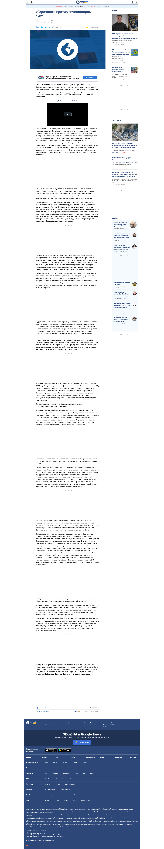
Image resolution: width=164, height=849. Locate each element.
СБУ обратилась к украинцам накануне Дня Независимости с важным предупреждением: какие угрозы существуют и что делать (125, 36)
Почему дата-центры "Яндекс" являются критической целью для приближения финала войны (120, 224)
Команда (66, 722)
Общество (118, 757)
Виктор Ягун (116, 240)
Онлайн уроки (66, 773)
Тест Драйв (48, 778)
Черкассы (84, 762)
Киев (46, 762)
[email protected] (46, 836)
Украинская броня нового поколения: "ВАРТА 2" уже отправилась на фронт (122, 305)
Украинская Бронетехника (120, 309)
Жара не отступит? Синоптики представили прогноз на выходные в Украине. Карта (121, 52)
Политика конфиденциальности (111, 722)
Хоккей (67, 768)
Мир (57, 757)
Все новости (134, 757)
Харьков (55, 762)
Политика (44, 757)
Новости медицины (50, 795)
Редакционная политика (43, 711)
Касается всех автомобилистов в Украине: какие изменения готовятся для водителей (120, 70)
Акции (71, 778)
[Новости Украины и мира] (77, 712)
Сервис (80, 778)
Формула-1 (84, 768)
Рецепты (47, 784)
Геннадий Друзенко (118, 287)
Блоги (102, 757)
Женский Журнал (86, 800)
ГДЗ (46, 773)
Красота (66, 800)
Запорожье (65, 762)
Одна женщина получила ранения (121, 164)
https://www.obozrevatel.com (83, 808)
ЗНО (84, 773)
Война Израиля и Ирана (82, 6)
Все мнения (117, 329)
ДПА (76, 773)
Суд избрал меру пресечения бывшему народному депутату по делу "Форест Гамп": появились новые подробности (124, 174)
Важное (115, 11)
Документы (67, 724)
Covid (73, 795)
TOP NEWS (116, 120)
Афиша (47, 800)
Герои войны (58, 6)
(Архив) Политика (55, 20)
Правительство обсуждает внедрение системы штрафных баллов (120, 76)
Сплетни (56, 800)
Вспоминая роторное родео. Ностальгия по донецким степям (121, 319)
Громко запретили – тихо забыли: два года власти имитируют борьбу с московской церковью (122, 247)
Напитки (57, 784)
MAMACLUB (64, 795)
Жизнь (73, 757)
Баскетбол (57, 768)
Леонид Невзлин (118, 298)
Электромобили (60, 778)
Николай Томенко (118, 251)
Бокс (75, 768)
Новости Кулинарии (70, 784)
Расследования (90, 757)
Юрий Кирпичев (117, 323)
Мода (74, 800)
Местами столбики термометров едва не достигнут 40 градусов (118, 58)
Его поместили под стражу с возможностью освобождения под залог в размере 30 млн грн (124, 180)
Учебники (55, 773)
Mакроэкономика (65, 789)
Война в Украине (68, 6)
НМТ (91, 773)
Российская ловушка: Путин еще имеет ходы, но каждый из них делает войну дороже (122, 235)
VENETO (92, 6)
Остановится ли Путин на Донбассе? (122, 283)
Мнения (115, 218)
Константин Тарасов (119, 228)
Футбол (47, 768)
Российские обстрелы (103, 6)
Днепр (75, 762)
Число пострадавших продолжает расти (123, 150)
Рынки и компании (50, 789)
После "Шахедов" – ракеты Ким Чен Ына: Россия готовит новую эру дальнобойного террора (122, 294)
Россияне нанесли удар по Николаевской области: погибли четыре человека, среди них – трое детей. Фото (125, 160)
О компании (48, 722)
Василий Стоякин (45, 20)
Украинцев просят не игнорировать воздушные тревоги (122, 41)
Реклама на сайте (50, 724)
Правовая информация (89, 722)
